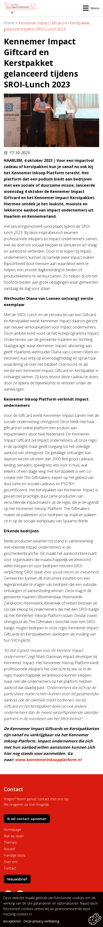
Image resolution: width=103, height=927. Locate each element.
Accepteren (12, 921)
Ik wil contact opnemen (26, 818)
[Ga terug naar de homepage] (20, 8)
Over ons (11, 861)
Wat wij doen (14, 836)
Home (9, 23)
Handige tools (14, 855)
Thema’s (10, 842)
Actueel (9, 849)
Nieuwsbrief (17, 879)
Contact (10, 868)
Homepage (12, 829)
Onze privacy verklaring (41, 921)
